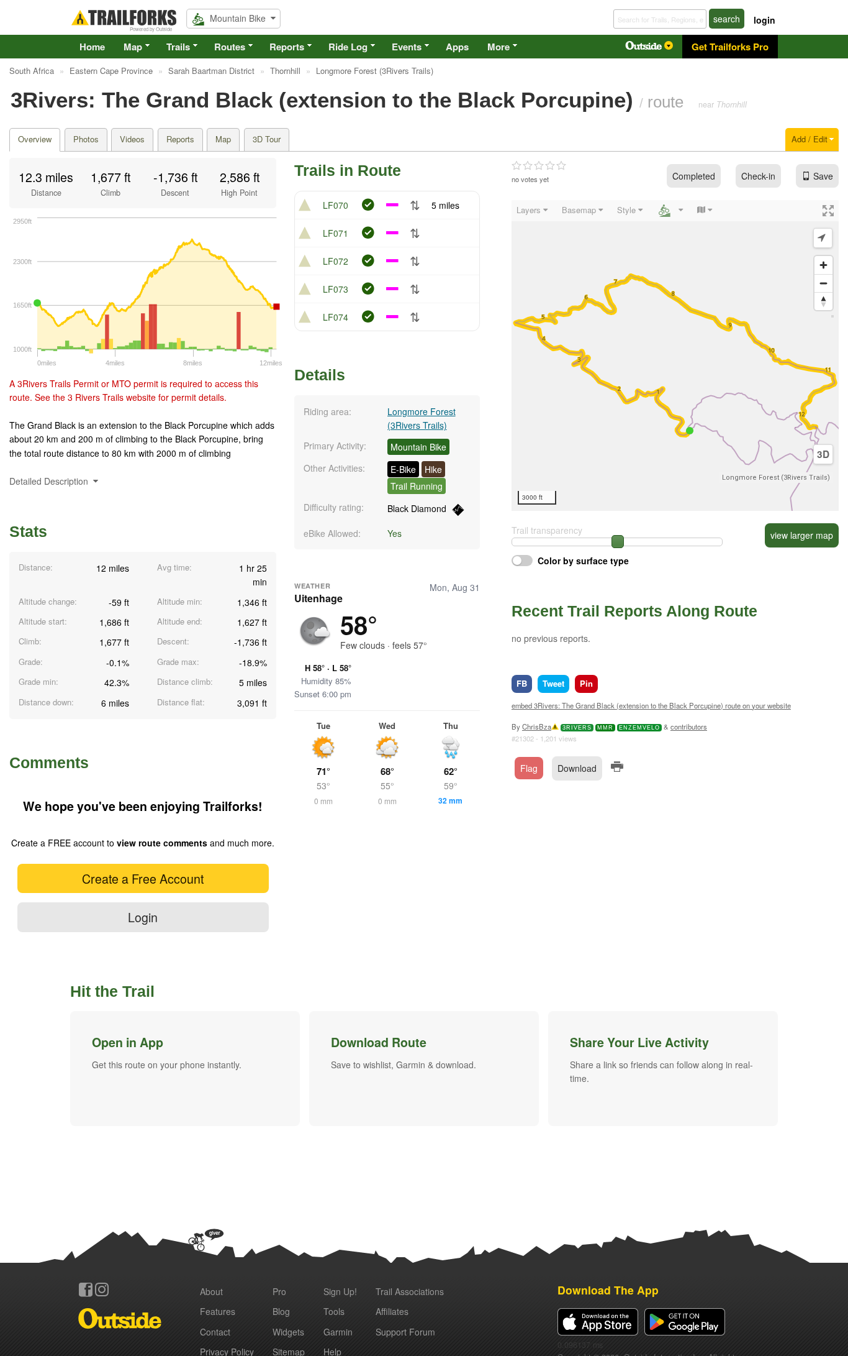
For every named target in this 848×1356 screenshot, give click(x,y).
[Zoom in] (823, 265)
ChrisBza (536, 726)
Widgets (288, 1332)
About (211, 1291)
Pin (586, 683)
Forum (405, 1332)
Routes (229, 46)
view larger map (801, 535)
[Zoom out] (823, 283)
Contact (215, 1332)
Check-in (758, 176)
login (764, 20)
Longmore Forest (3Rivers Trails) (776, 478)
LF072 (335, 261)
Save (823, 176)
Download (577, 768)
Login (143, 917)
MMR (605, 728)
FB (521, 683)
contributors (688, 726)
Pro (279, 1291)
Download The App (608, 1290)
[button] (185, 1068)
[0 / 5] (539, 166)
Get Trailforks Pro (730, 46)
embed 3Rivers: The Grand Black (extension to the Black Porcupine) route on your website (651, 705)
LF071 (335, 233)
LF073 (335, 289)
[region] (675, 355)
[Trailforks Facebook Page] (85, 1289)
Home (92, 46)
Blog (281, 1311)
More (498, 46)
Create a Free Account (143, 878)
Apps (457, 46)
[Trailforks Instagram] (102, 1289)
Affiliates (392, 1311)
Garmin (338, 1332)
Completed (693, 176)
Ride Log (348, 46)
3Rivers (577, 728)
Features (217, 1311)
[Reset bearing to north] (823, 301)
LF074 (335, 317)
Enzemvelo (639, 728)
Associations (410, 1291)
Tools (334, 1311)
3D (823, 454)
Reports (286, 46)
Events (407, 46)
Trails (178, 46)
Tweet (553, 683)
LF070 (335, 205)
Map (133, 46)
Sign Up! (340, 1291)
